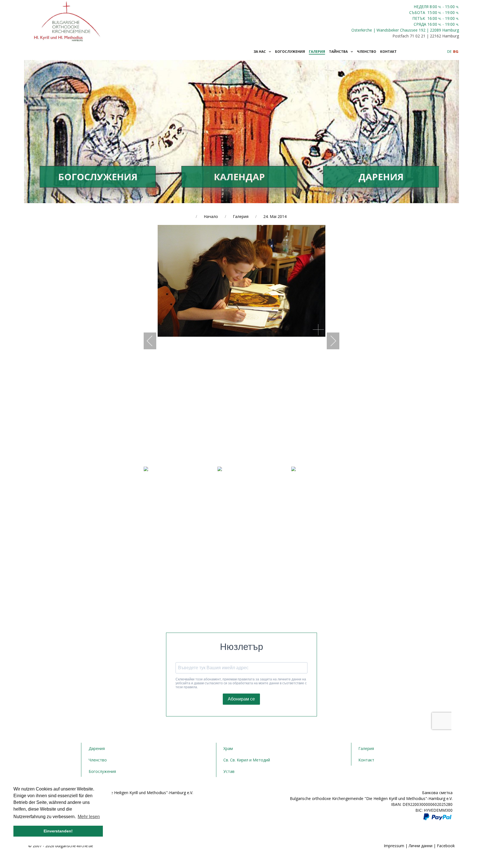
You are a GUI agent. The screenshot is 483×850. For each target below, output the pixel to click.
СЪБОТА (417, 12)
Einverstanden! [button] (58, 831)
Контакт (366, 760)
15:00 (432, 12)
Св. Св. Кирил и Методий (246, 760)
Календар (239, 176)
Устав (229, 771)
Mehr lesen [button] (89, 816)
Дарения (381, 176)
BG (455, 51)
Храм (228, 748)
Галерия (366, 748)
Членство (98, 760)
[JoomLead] (67, 20)
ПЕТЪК (419, 18)
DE (450, 51)
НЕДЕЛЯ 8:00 (426, 6)
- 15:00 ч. (450, 6)
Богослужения (98, 176)
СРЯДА (420, 24)
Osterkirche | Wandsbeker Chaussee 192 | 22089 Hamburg (405, 30)
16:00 (432, 18)
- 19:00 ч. (450, 12)
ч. (439, 6)
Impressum (394, 845)
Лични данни (420, 845)
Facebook (446, 845)
